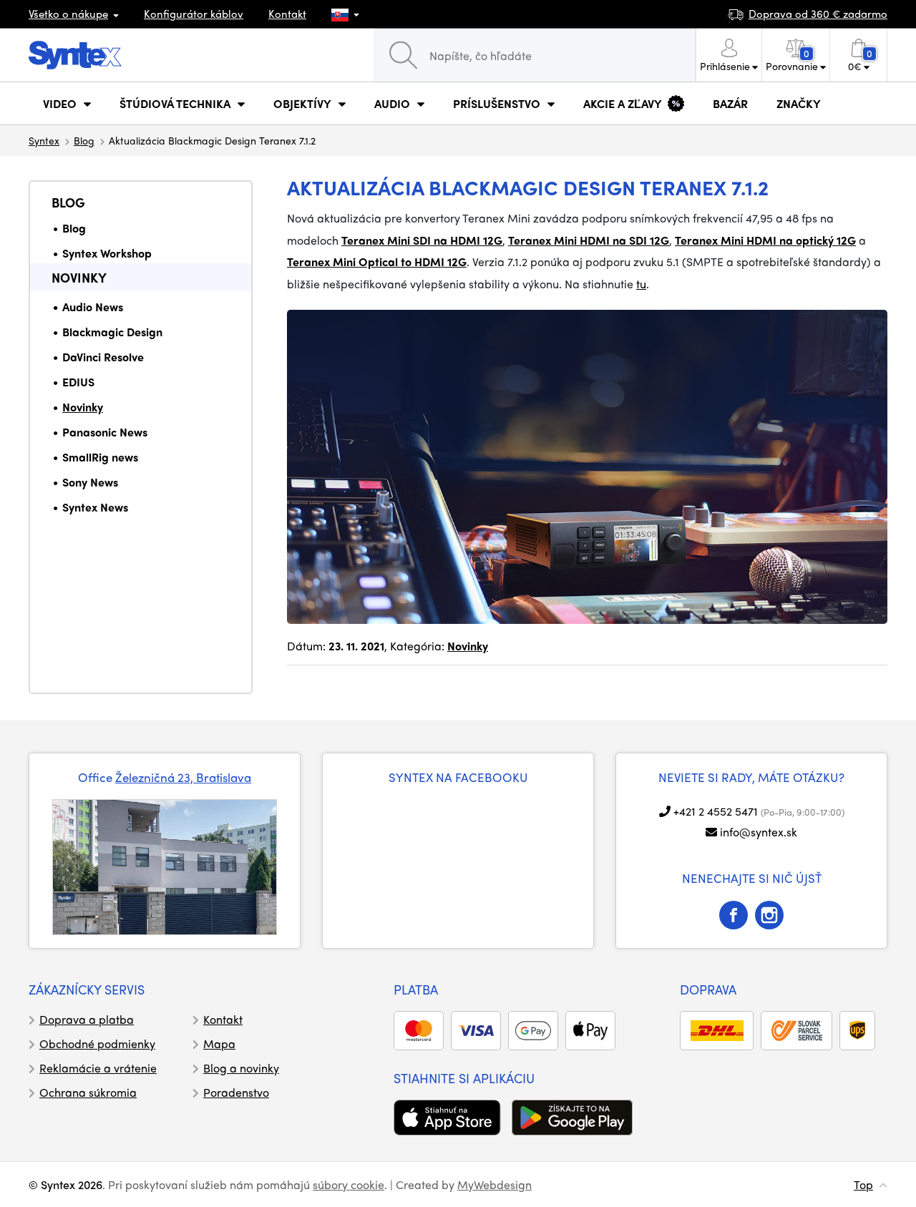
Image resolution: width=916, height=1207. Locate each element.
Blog (84, 140)
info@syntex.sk (758, 832)
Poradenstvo (236, 1092)
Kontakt (287, 13)
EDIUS (78, 381)
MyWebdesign (494, 1184)
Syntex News (95, 507)
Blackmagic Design (112, 331)
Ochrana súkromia (88, 1092)
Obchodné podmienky (97, 1043)
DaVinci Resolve (103, 356)
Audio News (92, 306)
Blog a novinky (241, 1068)
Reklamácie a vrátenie (98, 1068)
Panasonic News (104, 432)
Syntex (44, 140)
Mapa (219, 1043)
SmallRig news (100, 457)
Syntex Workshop (107, 253)
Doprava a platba (86, 1019)
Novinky (79, 277)
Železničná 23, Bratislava (183, 777)
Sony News (90, 482)
